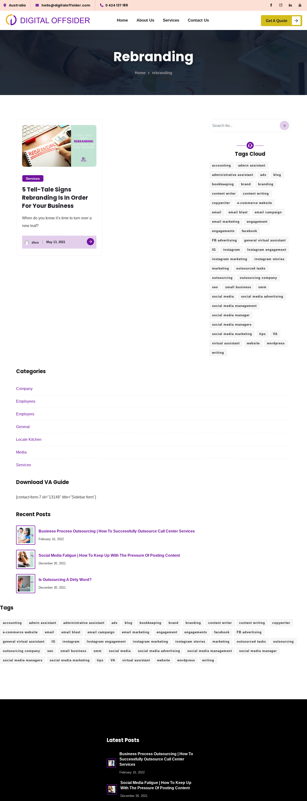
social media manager (231, 315)
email (216, 212)
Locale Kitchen (28, 439)
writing (218, 352)
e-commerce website (254, 203)
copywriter (221, 203)
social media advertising (262, 296)
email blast (238, 212)
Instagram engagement (266, 249)
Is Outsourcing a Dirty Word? (65, 580)
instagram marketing (229, 259)
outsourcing (222, 278)
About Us (145, 20)
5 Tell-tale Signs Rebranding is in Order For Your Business (55, 197)
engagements (223, 231)
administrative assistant (232, 175)
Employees (25, 401)
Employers (25, 414)
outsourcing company (258, 278)
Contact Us (198, 20)
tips (262, 334)
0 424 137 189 (116, 5)
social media (223, 296)
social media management (234, 306)
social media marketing (232, 334)
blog (277, 175)
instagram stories (269, 259)
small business (238, 287)
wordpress (276, 343)
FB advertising (224, 240)
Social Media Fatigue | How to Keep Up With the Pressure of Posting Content (109, 555)
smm (262, 287)
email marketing (226, 221)
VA (275, 334)
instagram (231, 249)
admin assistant (251, 165)
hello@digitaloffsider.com (65, 5)
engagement (257, 221)
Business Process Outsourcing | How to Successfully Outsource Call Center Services (117, 531)
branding (265, 184)
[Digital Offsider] (48, 21)
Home (122, 20)
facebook (249, 231)
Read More (90, 241)
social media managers (232, 324)
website (253, 343)
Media (21, 452)
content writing (256, 193)
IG (214, 249)
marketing (220, 268)
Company (24, 389)
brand (246, 184)
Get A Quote (276, 21)
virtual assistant (226, 343)
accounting (221, 165)
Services (171, 20)
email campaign (268, 212)
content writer (224, 193)
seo (215, 287)
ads (263, 175)
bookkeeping (223, 184)
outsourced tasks (251, 268)
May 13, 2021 (55, 242)
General (23, 427)
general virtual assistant (265, 240)
